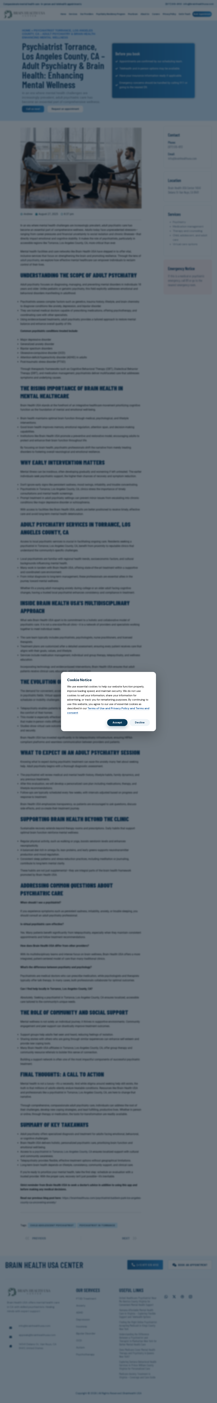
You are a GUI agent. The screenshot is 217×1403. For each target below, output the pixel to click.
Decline (140, 722)
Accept (117, 722)
